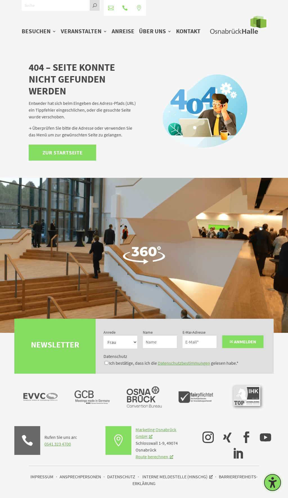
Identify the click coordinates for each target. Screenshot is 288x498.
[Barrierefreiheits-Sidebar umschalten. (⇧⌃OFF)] (272, 482)
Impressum (41, 476)
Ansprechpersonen (80, 476)
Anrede (110, 332)
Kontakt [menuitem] (188, 31)
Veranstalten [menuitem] (81, 31)
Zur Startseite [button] (62, 152)
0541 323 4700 (57, 444)
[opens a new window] (205, 433)
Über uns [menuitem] (152, 31)
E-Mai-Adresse (194, 332)
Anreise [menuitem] (123, 31)
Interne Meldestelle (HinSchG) (175, 476)
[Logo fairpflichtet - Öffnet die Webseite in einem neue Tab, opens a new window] (195, 413)
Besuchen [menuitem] (36, 31)
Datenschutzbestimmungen (184, 363)
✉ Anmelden (243, 341)
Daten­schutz (121, 476)
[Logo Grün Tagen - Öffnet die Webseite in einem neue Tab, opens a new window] (144, 406)
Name (148, 332)
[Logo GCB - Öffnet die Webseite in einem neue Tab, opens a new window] (92, 413)
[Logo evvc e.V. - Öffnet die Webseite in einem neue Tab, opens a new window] (40, 413)
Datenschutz (115, 356)
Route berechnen (152, 456)
